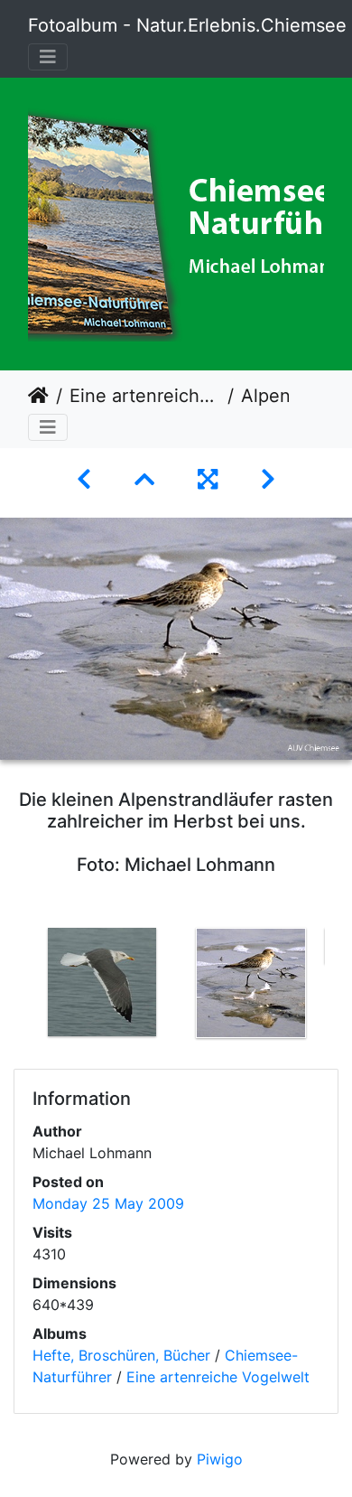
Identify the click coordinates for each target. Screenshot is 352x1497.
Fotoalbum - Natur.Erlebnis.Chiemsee (187, 25)
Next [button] (338, 987)
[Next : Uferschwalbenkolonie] (268, 479)
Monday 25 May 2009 (108, 1203)
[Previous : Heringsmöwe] (84, 479)
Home (38, 395)
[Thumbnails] (144, 479)
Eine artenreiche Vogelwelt (144, 396)
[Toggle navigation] (48, 56)
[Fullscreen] (207, 479)
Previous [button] (14, 987)
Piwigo (220, 1459)
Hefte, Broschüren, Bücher (121, 1355)
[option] (101, 982)
